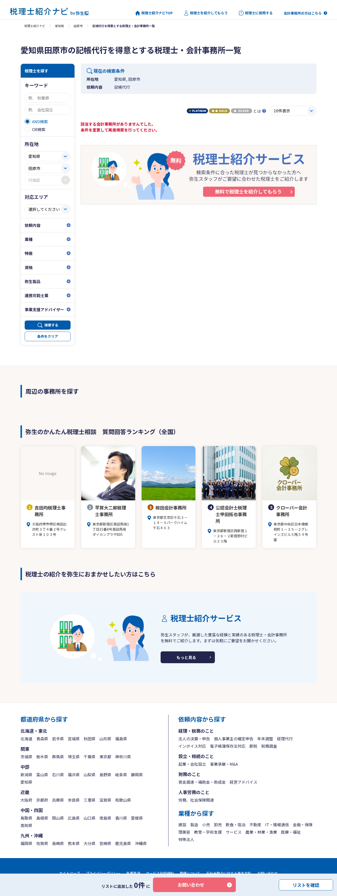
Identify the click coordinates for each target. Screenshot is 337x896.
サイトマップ (69, 873)
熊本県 (74, 843)
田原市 (78, 26)
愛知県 (59, 26)
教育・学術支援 (208, 832)
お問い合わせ (191, 884)
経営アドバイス (243, 782)
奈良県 (74, 800)
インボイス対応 (192, 746)
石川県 (58, 775)
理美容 (184, 832)
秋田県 (89, 739)
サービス (234, 832)
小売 (206, 825)
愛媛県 (137, 818)
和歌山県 (123, 800)
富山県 (42, 775)
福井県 (74, 775)
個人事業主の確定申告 (233, 739)
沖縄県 (141, 843)
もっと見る (186, 657)
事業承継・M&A (224, 764)
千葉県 (89, 757)
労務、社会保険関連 (196, 800)
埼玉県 (74, 757)
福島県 (121, 739)
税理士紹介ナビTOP (157, 13)
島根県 (42, 818)
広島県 (74, 818)
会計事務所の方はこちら (303, 13)
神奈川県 (123, 757)
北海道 (26, 739)
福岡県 (26, 843)
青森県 (42, 739)
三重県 (89, 800)
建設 (182, 825)
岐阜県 (121, 775)
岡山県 (58, 818)
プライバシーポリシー (103, 873)
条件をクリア (47, 336)
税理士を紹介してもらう (209, 13)
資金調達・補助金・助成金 (202, 782)
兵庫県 (58, 800)
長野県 (105, 775)
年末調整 (265, 739)
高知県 (26, 825)
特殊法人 (186, 839)
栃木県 (42, 757)
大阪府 (26, 800)
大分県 (89, 843)
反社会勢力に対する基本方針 (228, 873)
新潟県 (26, 775)
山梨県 (89, 775)
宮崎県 (105, 843)
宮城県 (74, 739)
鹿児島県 (123, 843)
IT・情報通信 (277, 825)
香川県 (121, 818)
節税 (253, 746)
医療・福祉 (291, 832)
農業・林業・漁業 (261, 832)
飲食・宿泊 (235, 825)
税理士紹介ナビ (34, 26)
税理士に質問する (259, 13)
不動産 (255, 825)
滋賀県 (105, 800)
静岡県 (137, 775)
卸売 (218, 825)
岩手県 (58, 739)
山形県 (105, 739)
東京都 (105, 757)
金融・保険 (303, 825)
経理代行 (285, 739)
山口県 (89, 818)
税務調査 (269, 746)
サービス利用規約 (160, 873)
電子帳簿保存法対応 (227, 746)
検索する (51, 324)
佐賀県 (42, 843)
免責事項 (133, 873)
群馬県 (58, 757)
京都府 (42, 800)
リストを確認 (306, 884)
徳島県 (105, 818)
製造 (194, 825)
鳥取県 (26, 818)
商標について (190, 873)
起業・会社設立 (192, 764)
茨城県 (26, 757)
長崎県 (58, 843)
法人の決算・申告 (194, 739)
